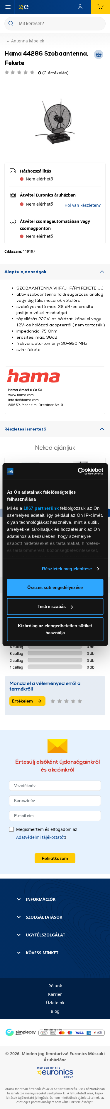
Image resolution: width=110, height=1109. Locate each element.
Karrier (55, 994)
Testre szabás (52, 606)
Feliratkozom (55, 858)
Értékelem (22, 700)
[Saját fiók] (82, 7)
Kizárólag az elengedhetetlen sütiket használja (55, 629)
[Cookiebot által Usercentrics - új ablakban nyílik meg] (78, 471)
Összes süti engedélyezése (55, 587)
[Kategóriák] (7, 7)
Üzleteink (55, 1002)
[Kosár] (100, 7)
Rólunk (55, 986)
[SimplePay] (55, 1032)
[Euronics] (21, 7)
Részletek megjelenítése (67, 568)
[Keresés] (99, 24)
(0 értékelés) (53, 72)
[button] (83, 205)
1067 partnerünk (41, 508)
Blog (55, 1011)
